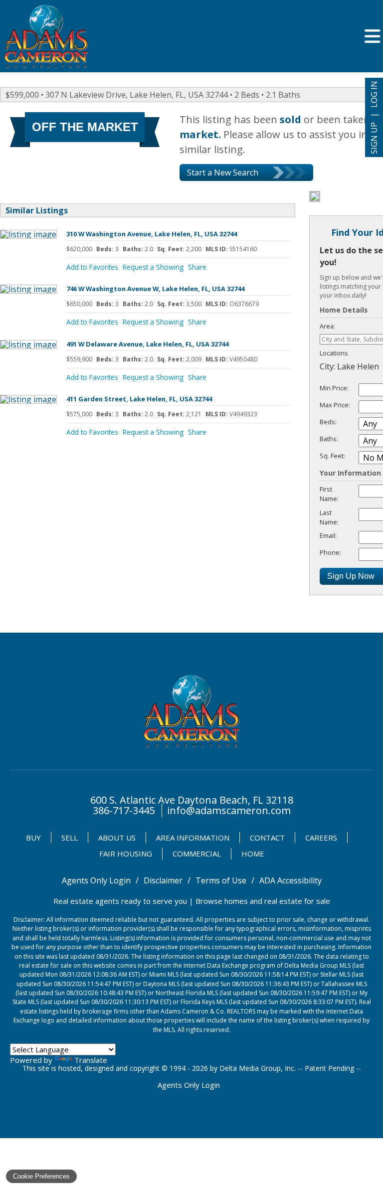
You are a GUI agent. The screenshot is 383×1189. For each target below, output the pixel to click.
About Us (117, 838)
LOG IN (374, 94)
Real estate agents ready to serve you (120, 901)
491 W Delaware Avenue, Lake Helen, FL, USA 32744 (147, 344)
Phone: (330, 552)
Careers (321, 838)
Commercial (197, 853)
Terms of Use (220, 880)
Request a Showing (153, 267)
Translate (90, 1060)
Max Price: (335, 404)
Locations (334, 352)
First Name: (329, 494)
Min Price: (334, 387)
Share (197, 267)
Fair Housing (125, 853)
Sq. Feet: (332, 455)
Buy (33, 838)
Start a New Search (222, 172)
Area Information (192, 838)
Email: (328, 535)
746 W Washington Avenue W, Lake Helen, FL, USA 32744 (155, 288)
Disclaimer (163, 880)
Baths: (329, 438)
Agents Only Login (96, 880)
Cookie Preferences (41, 1176)
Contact (267, 838)
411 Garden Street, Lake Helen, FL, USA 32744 (139, 398)
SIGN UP (374, 138)
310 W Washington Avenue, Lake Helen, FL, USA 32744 (151, 233)
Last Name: (329, 517)
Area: (327, 326)
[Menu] (373, 36)
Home (252, 853)
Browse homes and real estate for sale (262, 901)
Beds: (328, 421)
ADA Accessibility (290, 880)
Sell (69, 838)
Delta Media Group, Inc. (257, 1068)
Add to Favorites (92, 267)
